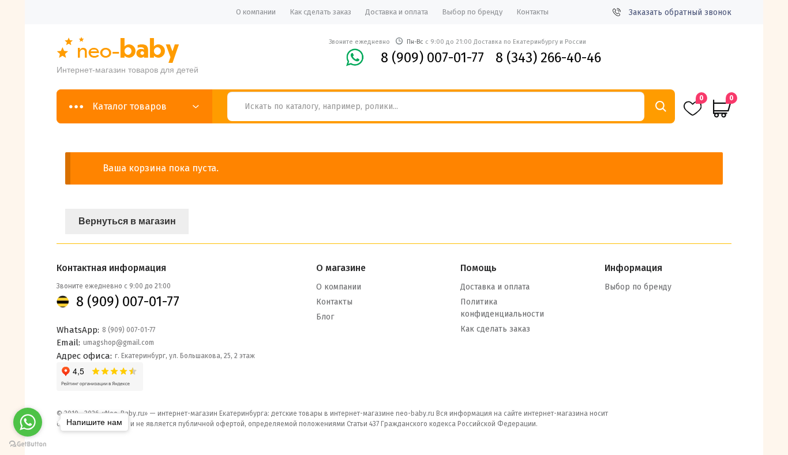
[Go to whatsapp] (27, 422)
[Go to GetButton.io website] (27, 444)
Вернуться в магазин (127, 221)
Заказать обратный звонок (680, 12)
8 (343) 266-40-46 (548, 58)
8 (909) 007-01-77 (432, 58)
